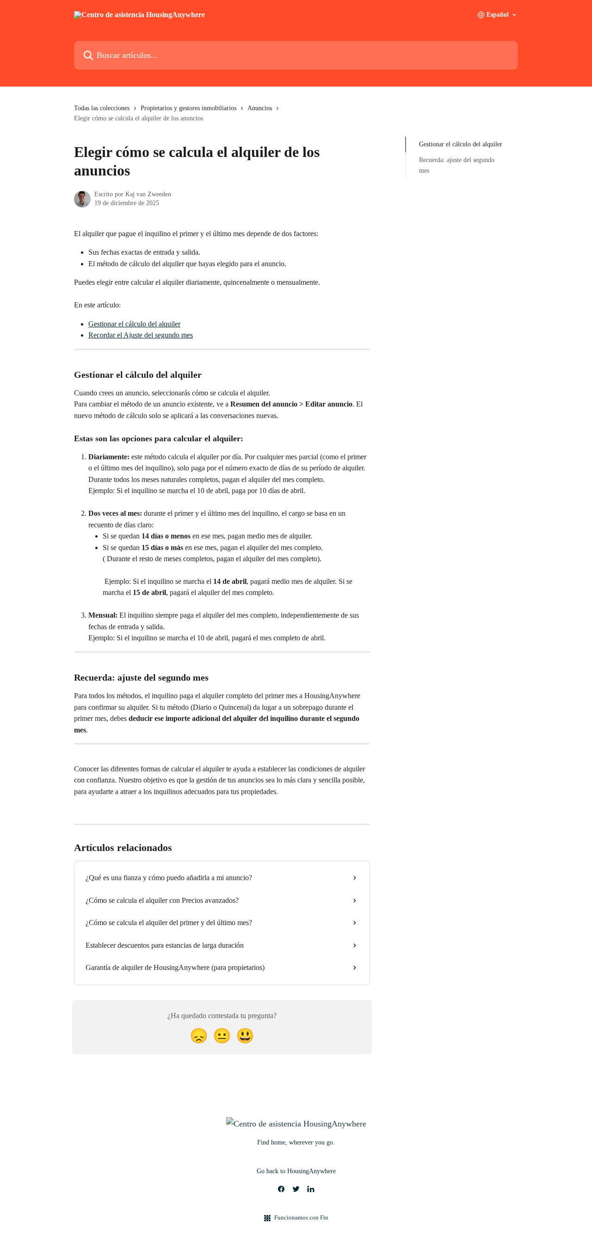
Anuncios (259, 108)
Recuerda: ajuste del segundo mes (456, 165)
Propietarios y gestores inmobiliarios (188, 108)
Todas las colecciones (102, 108)
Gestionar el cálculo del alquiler (134, 324)
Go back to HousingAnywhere (296, 1171)
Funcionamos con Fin (301, 1217)
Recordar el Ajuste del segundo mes (140, 335)
